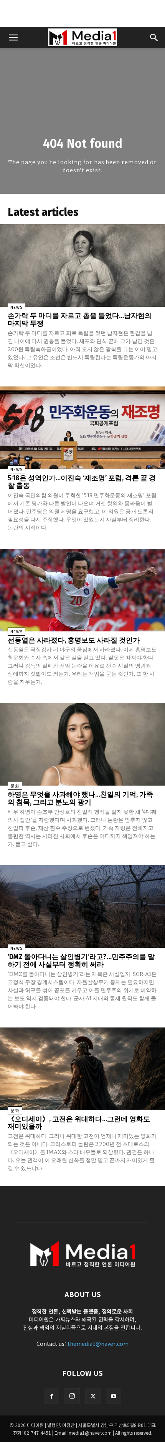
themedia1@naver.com (98, 1343)
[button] (13, 37)
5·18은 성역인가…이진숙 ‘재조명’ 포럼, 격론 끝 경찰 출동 (82, 482)
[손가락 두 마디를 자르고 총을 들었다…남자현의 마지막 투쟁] (82, 265)
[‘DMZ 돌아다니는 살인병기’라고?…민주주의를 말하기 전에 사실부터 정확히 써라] (82, 906)
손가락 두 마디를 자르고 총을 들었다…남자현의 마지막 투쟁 (80, 319)
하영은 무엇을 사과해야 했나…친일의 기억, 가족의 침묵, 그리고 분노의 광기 (80, 798)
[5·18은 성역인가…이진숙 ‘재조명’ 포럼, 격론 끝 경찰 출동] (82, 427)
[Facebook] (51, 1396)
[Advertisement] (82, 13)
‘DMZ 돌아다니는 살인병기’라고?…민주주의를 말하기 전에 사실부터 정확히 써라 (81, 960)
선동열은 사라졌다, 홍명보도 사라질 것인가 (74, 640)
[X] (93, 1396)
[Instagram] (72, 1396)
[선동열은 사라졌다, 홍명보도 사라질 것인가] (82, 590)
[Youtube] (113, 1396)
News (16, 307)
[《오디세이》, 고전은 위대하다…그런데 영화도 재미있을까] (82, 1068)
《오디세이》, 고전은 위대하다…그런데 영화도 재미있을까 (79, 1123)
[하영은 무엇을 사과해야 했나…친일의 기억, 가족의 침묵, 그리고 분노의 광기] (82, 744)
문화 (15, 786)
